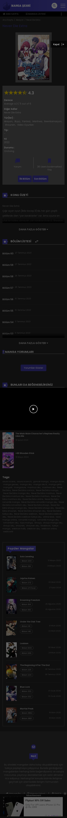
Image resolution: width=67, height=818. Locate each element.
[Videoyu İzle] (33, 409)
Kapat (56, 44)
